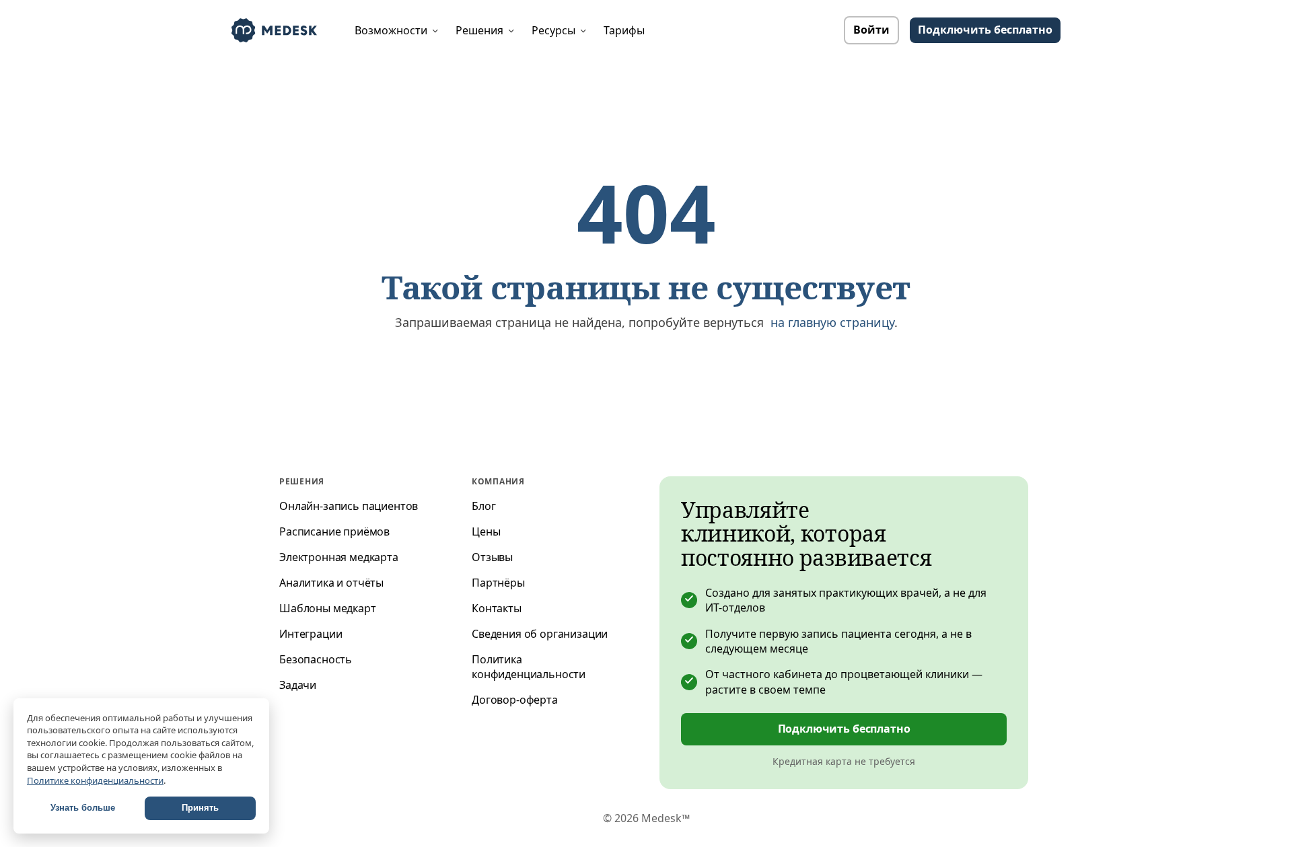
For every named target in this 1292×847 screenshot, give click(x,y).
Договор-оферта (515, 699)
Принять (200, 808)
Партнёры (498, 582)
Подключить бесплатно (844, 728)
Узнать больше (82, 808)
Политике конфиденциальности (95, 780)
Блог (483, 506)
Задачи (297, 684)
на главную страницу (832, 322)
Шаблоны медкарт (327, 608)
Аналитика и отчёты (331, 582)
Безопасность (315, 659)
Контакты (497, 608)
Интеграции (310, 633)
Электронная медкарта (338, 557)
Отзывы (492, 557)
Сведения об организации (540, 633)
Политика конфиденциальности (528, 667)
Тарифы (624, 30)
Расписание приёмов (334, 531)
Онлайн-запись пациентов (348, 506)
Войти (871, 29)
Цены (486, 531)
